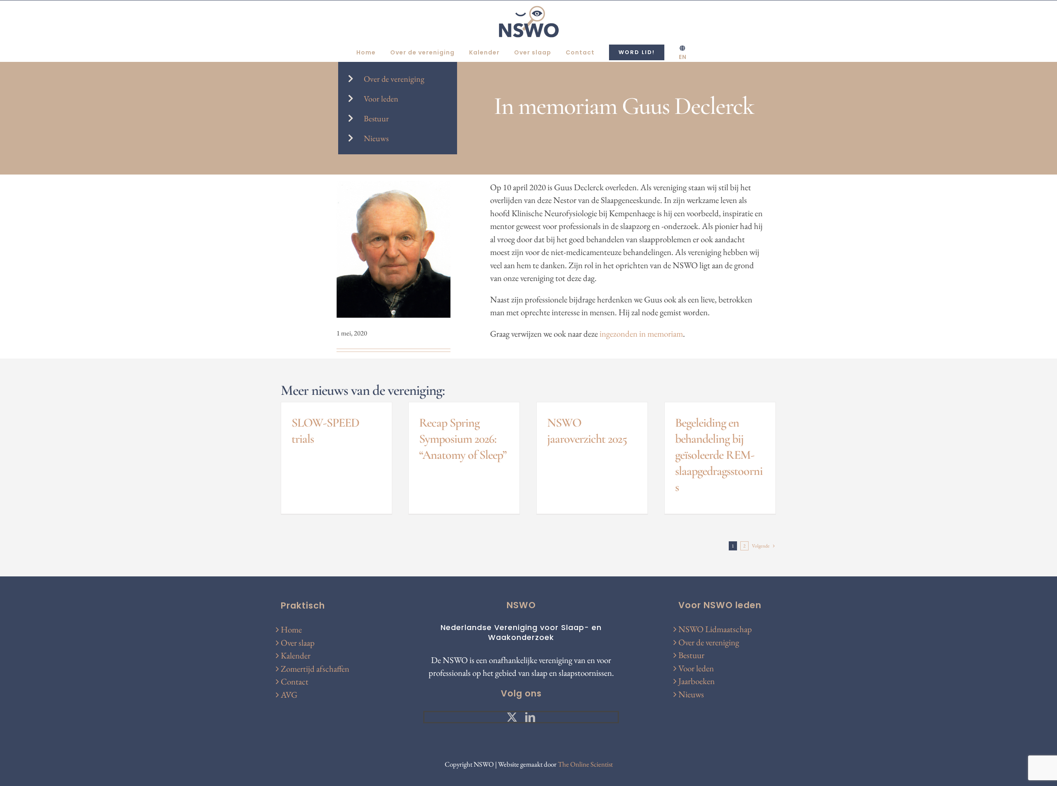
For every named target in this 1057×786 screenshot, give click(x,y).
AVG (289, 694)
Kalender (295, 655)
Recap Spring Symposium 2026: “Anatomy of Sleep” (463, 439)
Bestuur (376, 118)
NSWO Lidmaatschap (715, 629)
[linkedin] (530, 717)
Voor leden (381, 98)
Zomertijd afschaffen (315, 668)
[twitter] (512, 717)
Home (291, 629)
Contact (294, 681)
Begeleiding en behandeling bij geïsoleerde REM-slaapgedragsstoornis (719, 455)
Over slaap (298, 642)
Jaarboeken (696, 681)
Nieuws (376, 138)
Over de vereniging (394, 78)
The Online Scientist (585, 764)
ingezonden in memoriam (641, 333)
